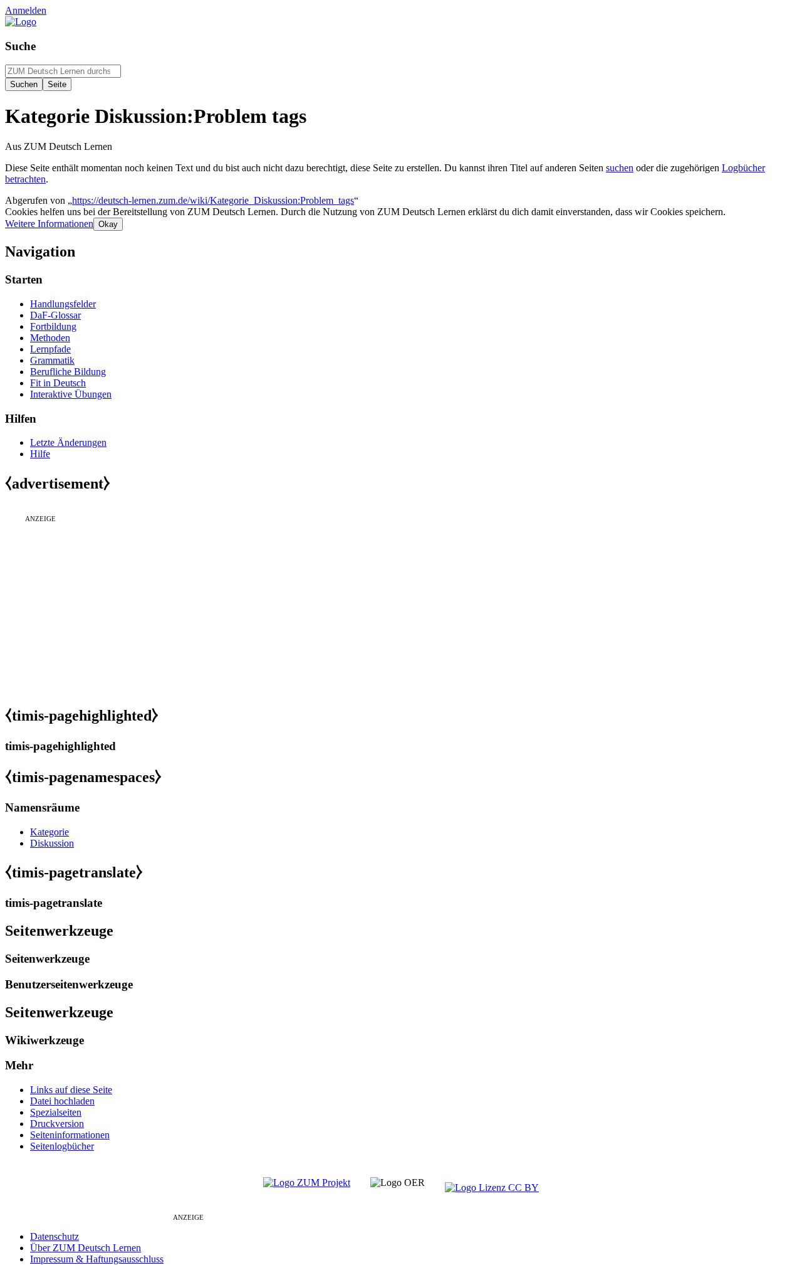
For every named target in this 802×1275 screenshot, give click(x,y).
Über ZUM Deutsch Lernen (85, 1247)
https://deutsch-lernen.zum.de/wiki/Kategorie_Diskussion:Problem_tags (213, 200)
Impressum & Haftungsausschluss (97, 1259)
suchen (619, 167)
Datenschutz (54, 1236)
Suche (20, 46)
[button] (49, 223)
